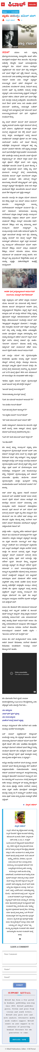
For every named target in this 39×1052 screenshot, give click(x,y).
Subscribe (32, 4)
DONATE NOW (19, 1039)
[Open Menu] (3, 4)
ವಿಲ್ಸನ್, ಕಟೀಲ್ (10, 20)
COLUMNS (15, 12)
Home (5, 12)
